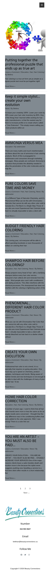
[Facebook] (21, 554)
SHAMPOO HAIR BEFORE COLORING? (24, 262)
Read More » (10, 86)
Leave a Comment (12, 72)
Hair (31, 72)
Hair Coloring (39, 72)
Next (27, 493)
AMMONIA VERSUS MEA (23, 142)
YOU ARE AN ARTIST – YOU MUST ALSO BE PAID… (22, 440)
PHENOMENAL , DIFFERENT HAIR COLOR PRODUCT (24, 307)
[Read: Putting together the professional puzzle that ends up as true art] (25, 35)
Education (25, 72)
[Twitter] (25, 554)
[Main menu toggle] (41, 5)
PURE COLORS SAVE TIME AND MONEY (20, 185)
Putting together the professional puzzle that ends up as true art (24, 64)
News (7, 108)
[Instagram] (29, 554)
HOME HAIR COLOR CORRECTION (21, 398)
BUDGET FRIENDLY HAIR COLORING (24, 228)
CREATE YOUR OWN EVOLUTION (21, 354)
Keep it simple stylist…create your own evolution (22, 100)
